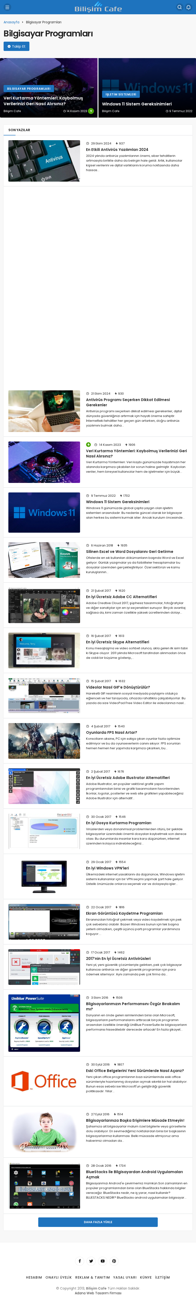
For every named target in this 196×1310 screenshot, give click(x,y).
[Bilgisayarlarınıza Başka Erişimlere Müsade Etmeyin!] (44, 1132)
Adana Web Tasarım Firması (98, 1293)
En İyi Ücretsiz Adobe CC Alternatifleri (121, 596)
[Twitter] (91, 1261)
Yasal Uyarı (125, 1277)
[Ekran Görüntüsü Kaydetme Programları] (44, 922)
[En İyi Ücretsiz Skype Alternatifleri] (44, 650)
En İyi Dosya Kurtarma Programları (118, 822)
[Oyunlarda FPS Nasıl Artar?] (44, 741)
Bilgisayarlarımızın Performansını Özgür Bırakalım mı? (133, 1006)
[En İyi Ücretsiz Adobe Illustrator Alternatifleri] (44, 786)
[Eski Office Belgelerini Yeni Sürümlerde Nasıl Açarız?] (44, 1081)
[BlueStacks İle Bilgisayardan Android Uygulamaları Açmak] (44, 1185)
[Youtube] (102, 1261)
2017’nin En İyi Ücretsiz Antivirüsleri (118, 958)
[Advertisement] (100, 219)
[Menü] (7, 7)
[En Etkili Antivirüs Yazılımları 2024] (44, 161)
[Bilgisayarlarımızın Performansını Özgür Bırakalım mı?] (44, 1023)
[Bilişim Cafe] (98, 6)
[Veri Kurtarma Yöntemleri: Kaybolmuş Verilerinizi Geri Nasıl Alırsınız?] (49, 88)
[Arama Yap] (180, 7)
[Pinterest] (114, 1261)
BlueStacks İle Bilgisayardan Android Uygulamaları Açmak (134, 1174)
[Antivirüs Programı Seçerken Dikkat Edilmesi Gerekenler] (44, 411)
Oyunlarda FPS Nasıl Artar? (111, 732)
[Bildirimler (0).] (188, 7)
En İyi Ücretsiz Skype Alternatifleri (117, 642)
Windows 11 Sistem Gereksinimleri (117, 501)
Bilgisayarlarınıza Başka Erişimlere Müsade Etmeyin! (135, 1120)
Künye (146, 1277)
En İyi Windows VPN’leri (107, 868)
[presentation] (3, 88)
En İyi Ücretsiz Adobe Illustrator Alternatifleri (128, 777)
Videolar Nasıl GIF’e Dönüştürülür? (118, 687)
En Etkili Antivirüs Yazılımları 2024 (117, 149)
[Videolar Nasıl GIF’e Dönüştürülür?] (44, 696)
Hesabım (34, 1277)
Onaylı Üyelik (58, 1277)
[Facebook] (79, 1261)
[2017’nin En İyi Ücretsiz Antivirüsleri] (44, 967)
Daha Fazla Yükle (98, 1222)
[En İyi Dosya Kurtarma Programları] (44, 831)
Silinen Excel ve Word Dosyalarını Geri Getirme (129, 551)
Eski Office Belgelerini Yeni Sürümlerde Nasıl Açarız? (135, 1070)
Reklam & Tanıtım (92, 1277)
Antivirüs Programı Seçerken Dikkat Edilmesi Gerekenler (128, 402)
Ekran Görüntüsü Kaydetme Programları (124, 913)
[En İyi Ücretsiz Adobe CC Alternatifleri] (44, 605)
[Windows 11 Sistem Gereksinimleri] (147, 88)
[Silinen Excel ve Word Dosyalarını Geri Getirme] (44, 560)
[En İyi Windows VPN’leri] (44, 876)
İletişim (162, 1277)
